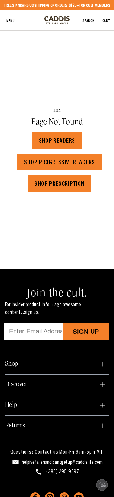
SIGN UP (86, 331)
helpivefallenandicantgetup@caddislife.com (62, 461)
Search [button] (88, 20)
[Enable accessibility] (102, 485)
